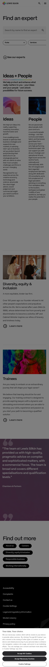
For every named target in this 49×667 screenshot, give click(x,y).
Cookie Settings (24, 664)
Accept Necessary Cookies (24, 659)
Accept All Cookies (24, 653)
